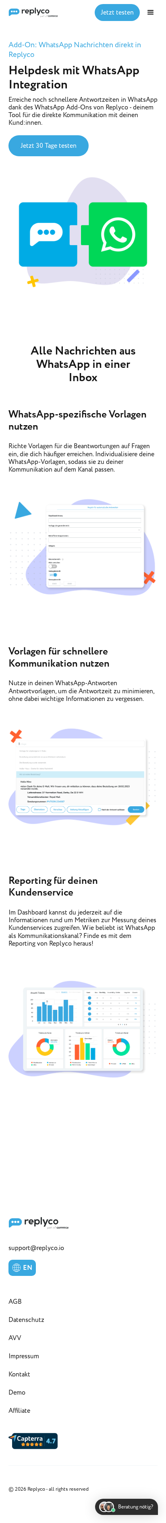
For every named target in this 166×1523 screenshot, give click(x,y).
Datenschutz (26, 1319)
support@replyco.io (36, 1248)
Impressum (23, 1356)
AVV (14, 1338)
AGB (15, 1301)
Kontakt (19, 1374)
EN (27, 1268)
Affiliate (19, 1410)
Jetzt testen (117, 12)
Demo (16, 1392)
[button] (151, 12)
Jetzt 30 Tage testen (49, 145)
